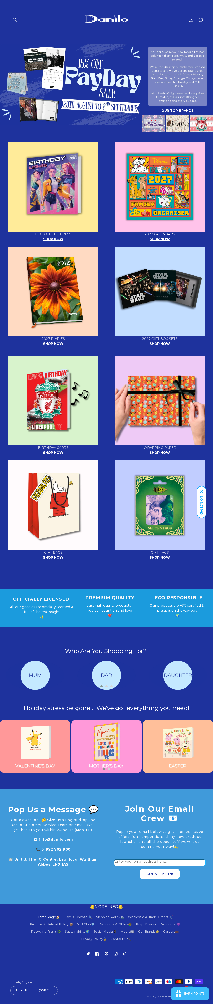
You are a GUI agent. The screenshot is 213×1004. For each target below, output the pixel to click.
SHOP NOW (53, 239)
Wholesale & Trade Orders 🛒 (150, 917)
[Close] (201, 491)
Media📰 (127, 932)
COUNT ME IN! (159, 874)
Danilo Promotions (168, 996)
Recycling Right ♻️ (46, 932)
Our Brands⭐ (148, 932)
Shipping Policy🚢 (110, 917)
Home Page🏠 (48, 917)
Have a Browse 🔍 (78, 917)
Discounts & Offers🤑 (115, 924)
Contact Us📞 (121, 939)
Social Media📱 (105, 932)
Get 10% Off (201, 505)
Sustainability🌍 (77, 932)
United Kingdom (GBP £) (32, 990)
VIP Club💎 (85, 924)
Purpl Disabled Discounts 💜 (158, 924)
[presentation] (136, 123)
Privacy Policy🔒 (94, 939)
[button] (15, 19)
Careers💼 (171, 932)
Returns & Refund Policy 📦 (51, 924)
